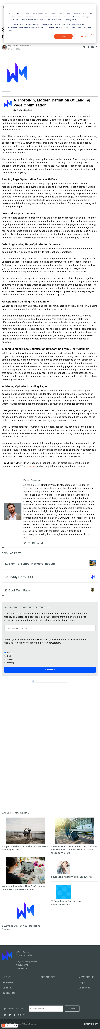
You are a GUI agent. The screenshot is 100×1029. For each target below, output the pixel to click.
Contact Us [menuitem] (8, 993)
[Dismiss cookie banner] (91, 9)
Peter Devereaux (33, 480)
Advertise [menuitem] (8, 982)
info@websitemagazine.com (26, 962)
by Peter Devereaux (19, 45)
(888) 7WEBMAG (22, 965)
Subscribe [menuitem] (84, 988)
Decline (83, 36)
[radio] (50, 652)
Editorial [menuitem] (7, 988)
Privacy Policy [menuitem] (90, 1024)
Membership (87, 977)
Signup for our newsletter (13, 1009)
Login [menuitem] (82, 982)
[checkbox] (50, 657)
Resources (47, 977)
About (6, 977)
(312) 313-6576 (21, 968)
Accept (63, 36)
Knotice (31, 466)
